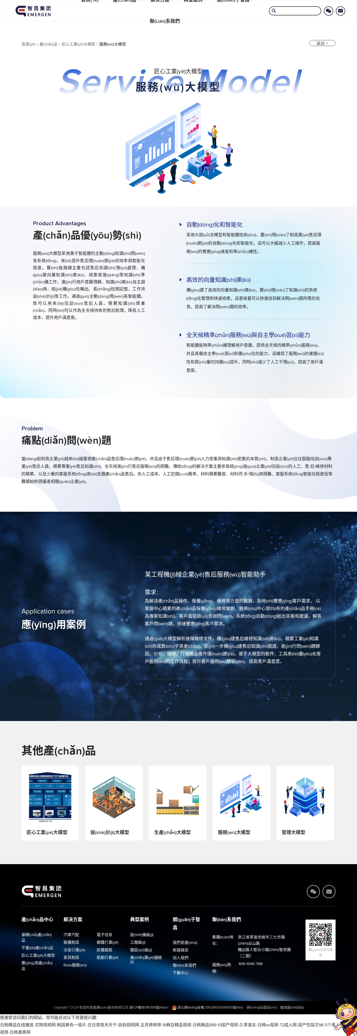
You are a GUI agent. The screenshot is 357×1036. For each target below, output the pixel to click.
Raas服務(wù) (75, 965)
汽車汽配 (71, 935)
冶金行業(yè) (74, 950)
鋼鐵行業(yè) (107, 942)
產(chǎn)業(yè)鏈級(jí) (146, 960)
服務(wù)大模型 (112, 44)
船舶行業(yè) (107, 958)
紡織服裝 (104, 950)
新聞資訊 (180, 950)
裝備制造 (71, 942)
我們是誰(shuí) (185, 943)
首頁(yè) (28, 44)
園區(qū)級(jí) (141, 950)
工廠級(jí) (138, 942)
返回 (322, 43)
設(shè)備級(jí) (142, 935)
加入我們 (180, 958)
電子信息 (104, 935)
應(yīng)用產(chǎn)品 (37, 966)
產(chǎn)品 (48, 44)
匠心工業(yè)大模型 (78, 44)
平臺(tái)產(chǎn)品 (37, 948)
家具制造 (71, 958)
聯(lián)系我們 (165, 21)
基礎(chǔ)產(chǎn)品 (36, 937)
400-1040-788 (250, 964)
